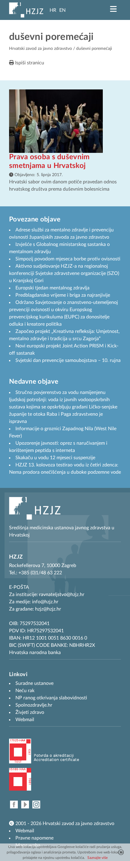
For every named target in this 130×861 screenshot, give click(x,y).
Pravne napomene (34, 838)
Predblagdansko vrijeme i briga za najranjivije (62, 295)
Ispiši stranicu (29, 62)
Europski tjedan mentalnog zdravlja (52, 287)
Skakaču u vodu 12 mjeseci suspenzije (55, 457)
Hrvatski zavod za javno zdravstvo (40, 49)
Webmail (24, 830)
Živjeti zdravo (29, 712)
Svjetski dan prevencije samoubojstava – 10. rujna (68, 360)
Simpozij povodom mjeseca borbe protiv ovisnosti (67, 258)
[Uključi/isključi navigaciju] (113, 9)
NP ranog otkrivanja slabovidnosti (51, 697)
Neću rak (24, 690)
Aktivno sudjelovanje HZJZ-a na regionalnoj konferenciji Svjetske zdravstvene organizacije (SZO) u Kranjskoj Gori (64, 273)
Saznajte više (97, 857)
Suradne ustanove (34, 683)
